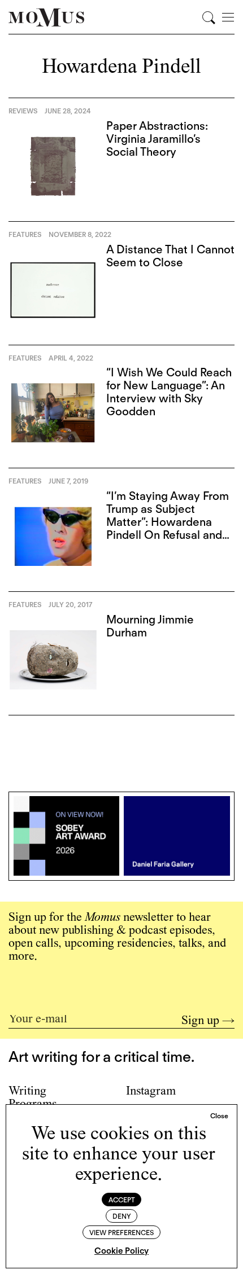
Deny (121, 1216)
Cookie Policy (121, 1251)
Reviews (23, 111)
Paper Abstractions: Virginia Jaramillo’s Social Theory (157, 139)
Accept (122, 1200)
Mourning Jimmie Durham (150, 626)
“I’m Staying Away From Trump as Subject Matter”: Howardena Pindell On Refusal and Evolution (167, 522)
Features (25, 234)
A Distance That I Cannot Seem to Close (170, 256)
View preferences (121, 1232)
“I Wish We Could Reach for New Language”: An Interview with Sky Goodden (169, 392)
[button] (219, 1116)
